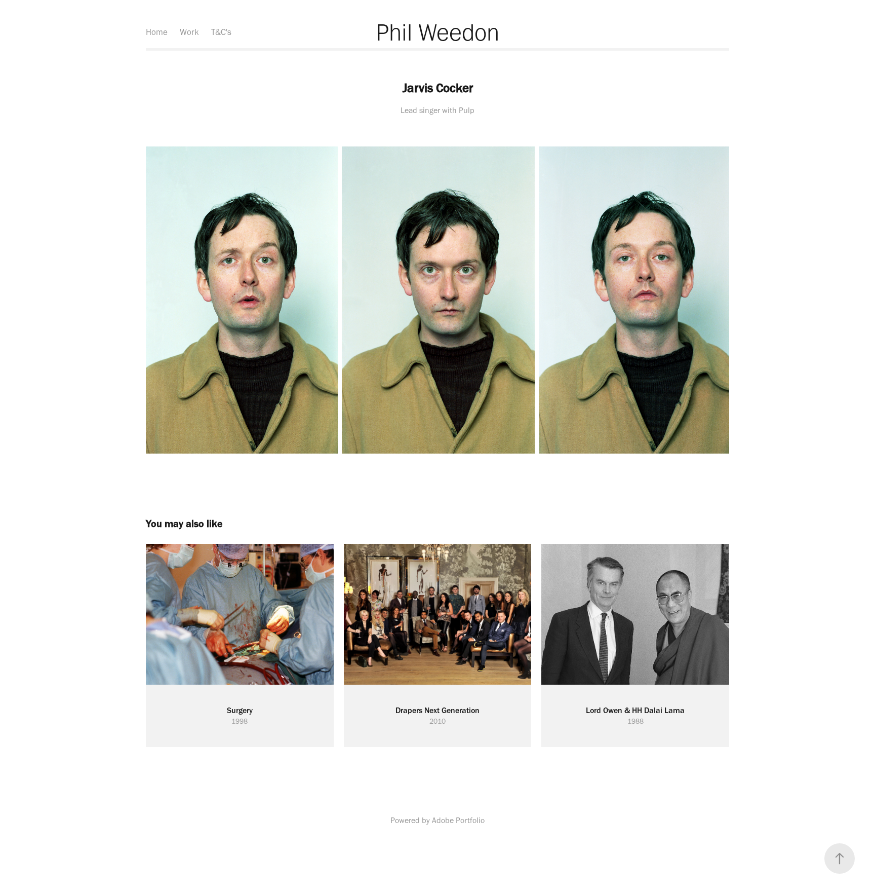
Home (157, 32)
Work (189, 32)
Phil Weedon (437, 32)
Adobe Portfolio (458, 820)
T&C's (221, 32)
